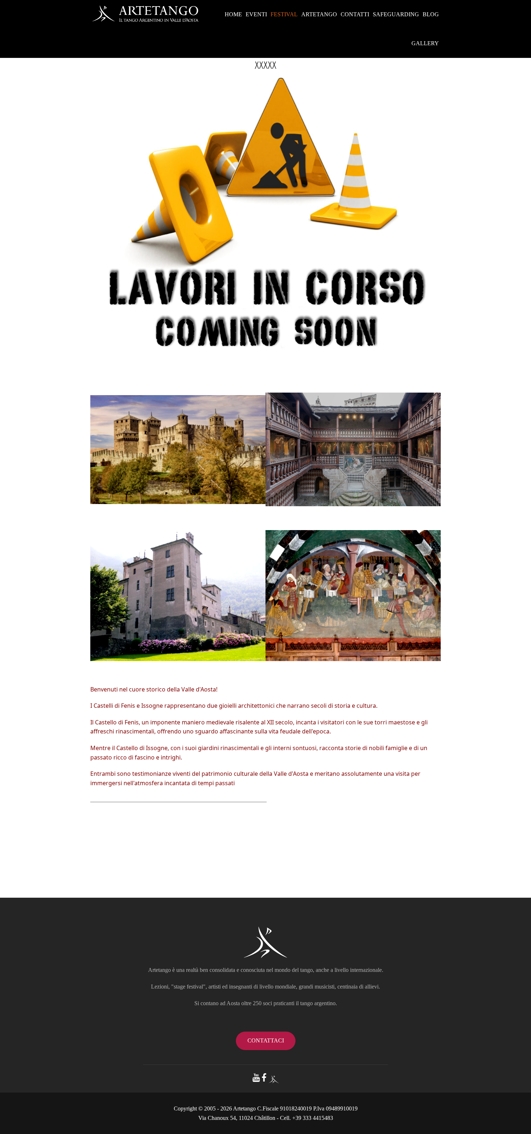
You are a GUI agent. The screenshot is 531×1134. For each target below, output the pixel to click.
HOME (233, 14)
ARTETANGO (319, 14)
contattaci (265, 1040)
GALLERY (425, 43)
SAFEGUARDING (396, 14)
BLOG (431, 14)
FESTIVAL (284, 14)
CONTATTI (355, 14)
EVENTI (256, 14)
